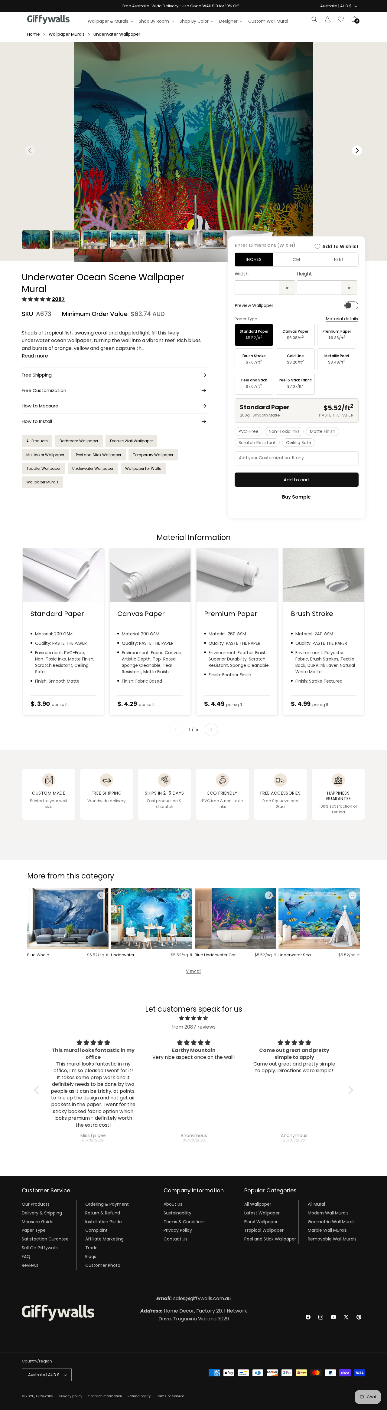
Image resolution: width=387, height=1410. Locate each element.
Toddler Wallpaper (43, 468)
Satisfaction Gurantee (45, 1239)
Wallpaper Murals (67, 34)
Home (33, 34)
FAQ (26, 1257)
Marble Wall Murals (327, 1230)
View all (193, 971)
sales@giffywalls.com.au (193, 1298)
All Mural (316, 1204)
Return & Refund (102, 1213)
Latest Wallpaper (262, 1213)
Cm (296, 259)
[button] (110, 21)
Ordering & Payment (107, 1204)
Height (304, 273)
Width (242, 273)
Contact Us (175, 1239)
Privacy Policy (178, 1230)
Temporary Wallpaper (153, 454)
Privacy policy (70, 1395)
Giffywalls (44, 1396)
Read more (35, 355)
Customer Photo (102, 1265)
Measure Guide (38, 1222)
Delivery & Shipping (42, 1213)
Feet (339, 259)
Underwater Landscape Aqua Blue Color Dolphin (132, 955)
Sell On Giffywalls (40, 1248)
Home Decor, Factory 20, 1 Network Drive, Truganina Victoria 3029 (193, 1314)
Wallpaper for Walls (143, 468)
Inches (254, 259)
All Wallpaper (257, 1204)
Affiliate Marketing (104, 1239)
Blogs (90, 1257)
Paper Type (34, 1230)
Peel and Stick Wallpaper (98, 454)
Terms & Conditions (185, 1222)
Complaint (96, 1230)
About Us (173, 1204)
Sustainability (177, 1213)
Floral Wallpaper (261, 1222)
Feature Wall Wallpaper (131, 440)
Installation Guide (103, 1222)
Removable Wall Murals (332, 1239)
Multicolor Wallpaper (45, 454)
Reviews (30, 1265)
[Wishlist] (341, 19)
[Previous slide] (175, 729)
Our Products (36, 1204)
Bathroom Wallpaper (79, 440)
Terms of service (170, 1395)
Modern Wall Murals (328, 1213)
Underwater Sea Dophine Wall (294, 955)
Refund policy (139, 1395)
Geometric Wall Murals (332, 1222)
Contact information (105, 1395)
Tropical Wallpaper (264, 1230)
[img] (194, 1018)
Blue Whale (38, 955)
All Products (37, 440)
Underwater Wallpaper (116, 34)
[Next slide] (211, 729)
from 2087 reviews (193, 1026)
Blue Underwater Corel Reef (217, 955)
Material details (342, 318)
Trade (91, 1248)
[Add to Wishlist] (101, 895)
